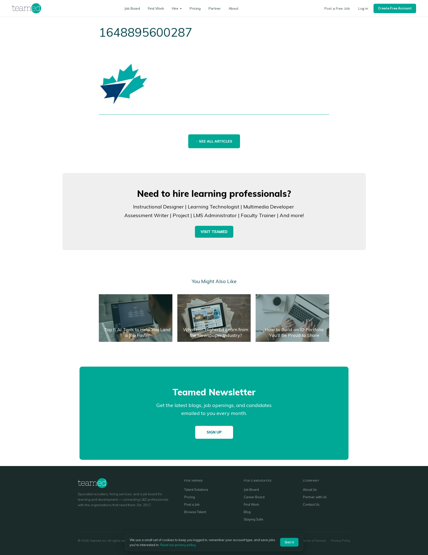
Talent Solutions (196, 490)
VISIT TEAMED (214, 231)
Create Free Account (395, 8)
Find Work (156, 8)
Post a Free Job (337, 8)
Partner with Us (315, 497)
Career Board (254, 497)
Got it (289, 542)
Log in (363, 8)
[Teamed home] (26, 8)
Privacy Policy (340, 540)
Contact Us (311, 504)
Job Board (132, 8)
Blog (247, 512)
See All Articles (215, 141)
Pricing (195, 8)
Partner (215, 8)
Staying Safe (253, 519)
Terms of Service (314, 540)
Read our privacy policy (178, 545)
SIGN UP (214, 432)
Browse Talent (195, 512)
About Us (310, 490)
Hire (175, 8)
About (233, 8)
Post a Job (192, 504)
